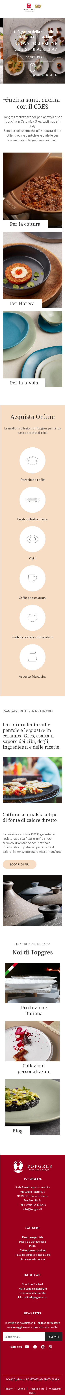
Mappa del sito (37, 1388)
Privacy (9, 1388)
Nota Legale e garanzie (32, 1288)
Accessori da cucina (32, 1259)
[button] (38, 75)
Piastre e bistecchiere (32, 1241)
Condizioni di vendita (33, 1293)
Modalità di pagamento (32, 1297)
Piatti (32, 1246)
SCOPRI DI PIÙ (32, 57)
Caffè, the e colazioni (33, 1250)
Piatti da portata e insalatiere (32, 1254)
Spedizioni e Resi (32, 1284)
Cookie (21, 1388)
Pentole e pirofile (32, 1237)
